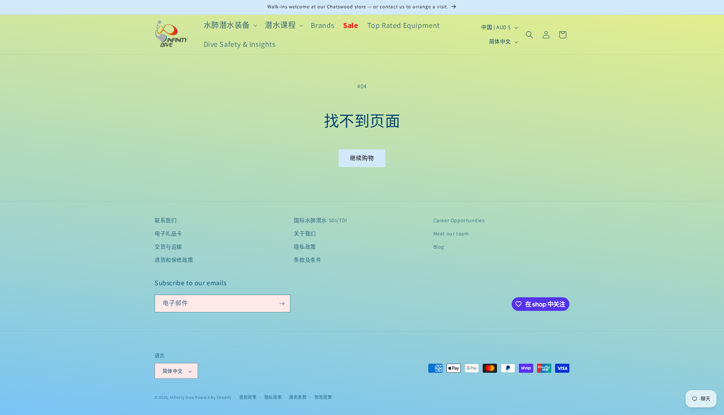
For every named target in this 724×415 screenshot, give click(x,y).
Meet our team (451, 233)
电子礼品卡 (168, 233)
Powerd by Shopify (213, 397)
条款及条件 (307, 260)
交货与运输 (168, 246)
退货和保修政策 (174, 260)
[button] (230, 25)
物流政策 (323, 397)
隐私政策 (305, 246)
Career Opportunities (459, 220)
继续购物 (362, 157)
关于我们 (305, 233)
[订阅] (281, 303)
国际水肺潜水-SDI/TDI (320, 220)
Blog (438, 246)
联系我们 (165, 220)
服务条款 (298, 397)
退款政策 (248, 397)
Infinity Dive (182, 397)
